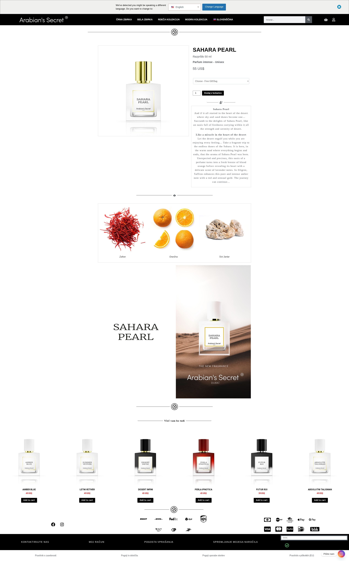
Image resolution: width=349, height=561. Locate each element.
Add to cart (29, 500)
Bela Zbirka (145, 19)
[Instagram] (62, 524)
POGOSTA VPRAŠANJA (158, 542)
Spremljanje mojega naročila (235, 542)
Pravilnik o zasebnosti (45, 555)
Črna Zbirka (124, 19)
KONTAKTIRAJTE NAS (35, 542)
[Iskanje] (308, 19)
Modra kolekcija (196, 19)
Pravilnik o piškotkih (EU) (302, 555)
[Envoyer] (287, 545)
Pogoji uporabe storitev (213, 555)
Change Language (214, 6)
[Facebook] (53, 524)
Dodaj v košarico (213, 93)
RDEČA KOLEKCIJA (169, 19)
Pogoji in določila (129, 555)
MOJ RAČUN (96, 542)
